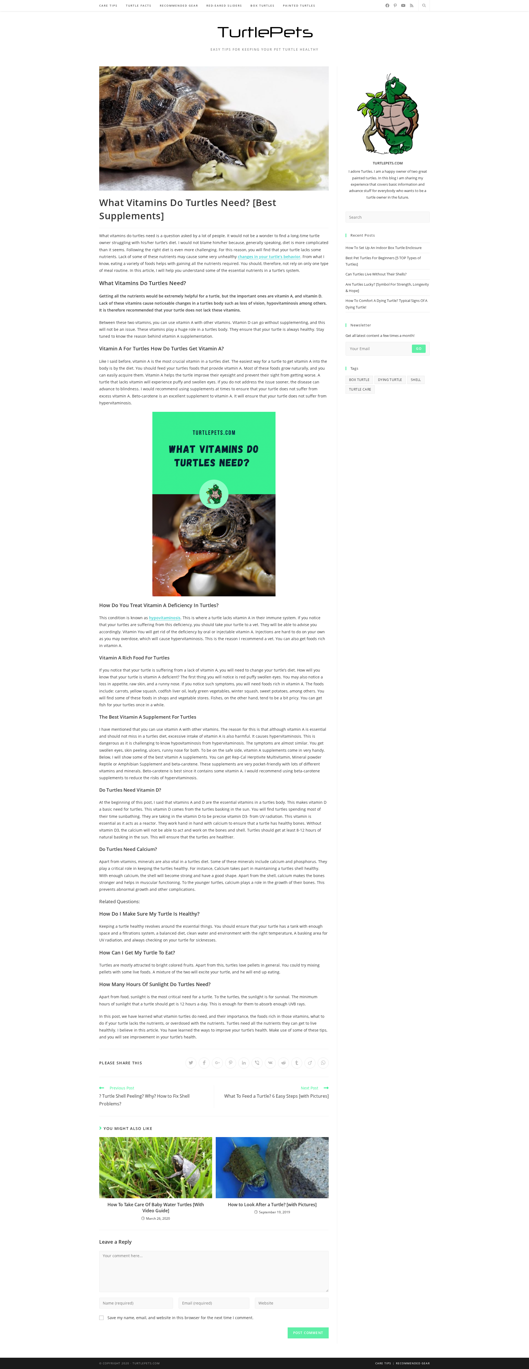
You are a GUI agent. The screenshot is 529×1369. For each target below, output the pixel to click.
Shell (416, 379)
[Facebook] (387, 5)
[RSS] (411, 5)
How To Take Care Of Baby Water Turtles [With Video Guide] (155, 1208)
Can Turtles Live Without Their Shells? (376, 274)
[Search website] (424, 6)
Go (419, 348)
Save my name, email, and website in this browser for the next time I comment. (180, 1317)
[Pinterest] (395, 5)
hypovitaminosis (164, 617)
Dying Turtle (390, 379)
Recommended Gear (413, 1363)
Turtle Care (360, 389)
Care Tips (383, 1363)
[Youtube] (403, 5)
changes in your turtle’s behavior (269, 256)
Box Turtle (359, 379)
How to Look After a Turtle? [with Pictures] (272, 1205)
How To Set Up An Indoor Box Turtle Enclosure (384, 247)
